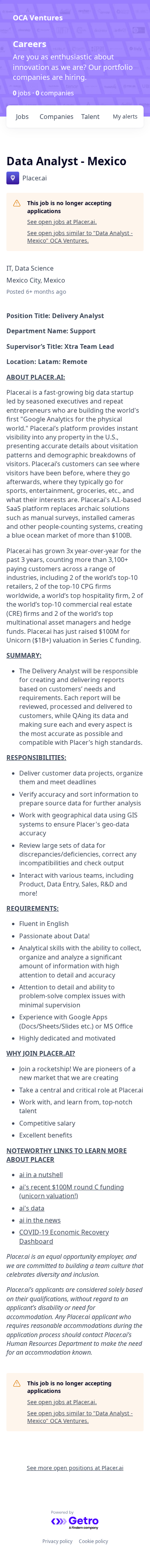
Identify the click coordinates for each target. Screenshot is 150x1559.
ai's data (31, 1208)
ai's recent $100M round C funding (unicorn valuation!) (71, 1191)
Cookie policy (93, 1541)
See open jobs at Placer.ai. (62, 222)
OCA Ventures (38, 17)
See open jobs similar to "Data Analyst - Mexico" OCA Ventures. (80, 237)
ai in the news (40, 1220)
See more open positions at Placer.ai (75, 1468)
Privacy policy (57, 1541)
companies (57, 116)
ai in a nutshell (41, 1174)
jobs (22, 116)
